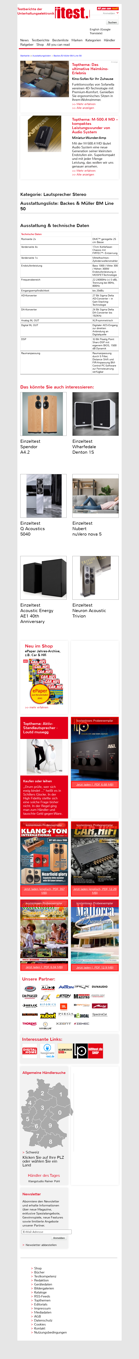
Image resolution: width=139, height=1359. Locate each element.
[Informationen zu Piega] (66, 1016)
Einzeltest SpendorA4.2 (30, 446)
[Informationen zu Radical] (81, 1016)
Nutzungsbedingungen (50, 1332)
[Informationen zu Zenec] (81, 1025)
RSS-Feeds (42, 1296)
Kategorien (93, 40)
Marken (77, 40)
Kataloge (40, 1292)
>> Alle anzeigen (83, 108)
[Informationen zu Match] (81, 1007)
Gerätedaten (43, 1284)
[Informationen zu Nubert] (48, 1016)
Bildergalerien (44, 1288)
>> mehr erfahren (36, 707)
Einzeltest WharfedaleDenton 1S (84, 446)
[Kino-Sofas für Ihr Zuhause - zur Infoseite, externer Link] (46, 87)
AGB (37, 1316)
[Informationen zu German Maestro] (81, 997)
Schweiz (32, 1152)
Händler (109, 40)
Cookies (40, 1324)
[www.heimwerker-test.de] (65, 1062)
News (24, 40)
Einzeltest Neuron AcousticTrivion (89, 610)
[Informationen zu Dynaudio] (100, 988)
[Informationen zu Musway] (30, 1016)
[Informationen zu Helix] (30, 1007)
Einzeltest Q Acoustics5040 (32, 528)
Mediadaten (42, 1312)
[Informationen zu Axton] (66, 988)
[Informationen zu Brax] (81, 988)
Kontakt (39, 1328)
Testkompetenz (45, 1276)
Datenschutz (43, 1320)
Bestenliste (60, 40)
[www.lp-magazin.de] (80, 1062)
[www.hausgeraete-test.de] (47, 1062)
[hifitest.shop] (95, 1062)
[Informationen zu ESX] (45, 997)
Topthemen (42, 1300)
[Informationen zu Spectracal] (100, 1016)
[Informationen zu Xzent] (63, 1025)
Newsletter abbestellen (41, 1245)
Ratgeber (26, 44)
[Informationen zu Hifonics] (48, 1007)
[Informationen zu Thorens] (30, 1025)
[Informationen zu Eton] (63, 997)
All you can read (58, 44)
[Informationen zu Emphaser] (30, 997)
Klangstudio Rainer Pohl (44, 1181)
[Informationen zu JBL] (63, 1007)
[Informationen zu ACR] (30, 988)
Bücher (39, 1272)
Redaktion (41, 1280)
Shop (40, 44)
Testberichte (40, 40)
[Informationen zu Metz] (100, 1007)
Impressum (42, 1308)
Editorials (40, 1304)
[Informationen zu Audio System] (48, 988)
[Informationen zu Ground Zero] (97, 997)
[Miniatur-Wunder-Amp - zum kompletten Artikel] (46, 147)
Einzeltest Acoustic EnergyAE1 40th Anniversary (36, 613)
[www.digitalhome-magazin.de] (29, 1062)
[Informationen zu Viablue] (45, 1025)
